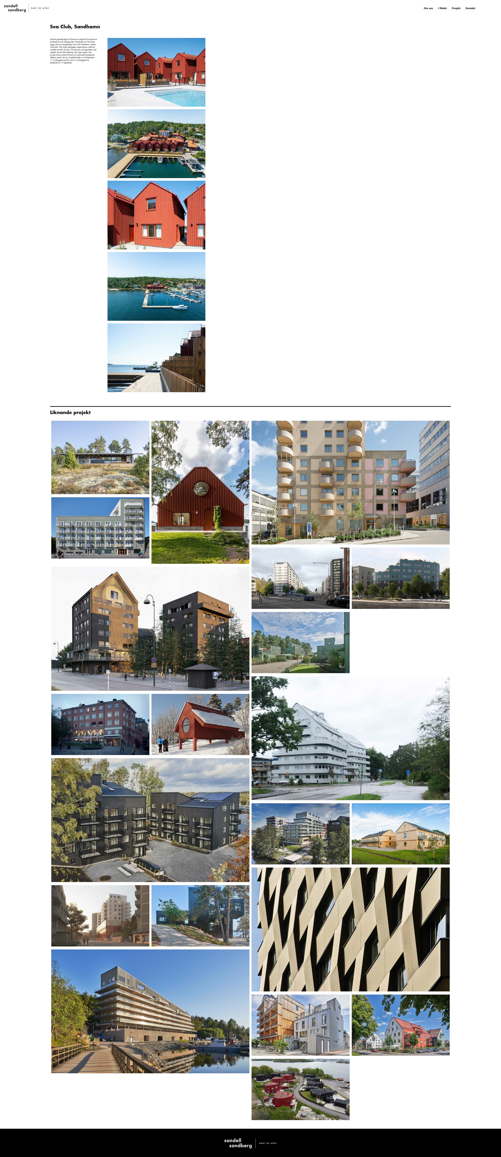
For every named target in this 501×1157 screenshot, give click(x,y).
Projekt (456, 8)
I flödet (442, 8)
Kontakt (470, 8)
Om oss (428, 8)
